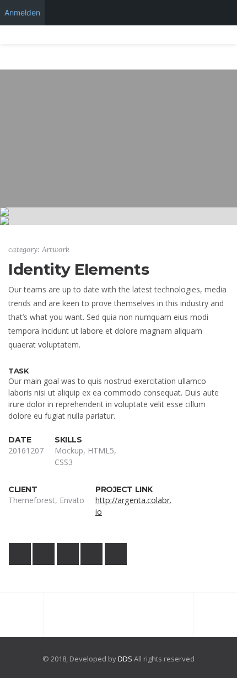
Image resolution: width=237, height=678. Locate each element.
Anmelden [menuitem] (22, 12)
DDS (125, 659)
